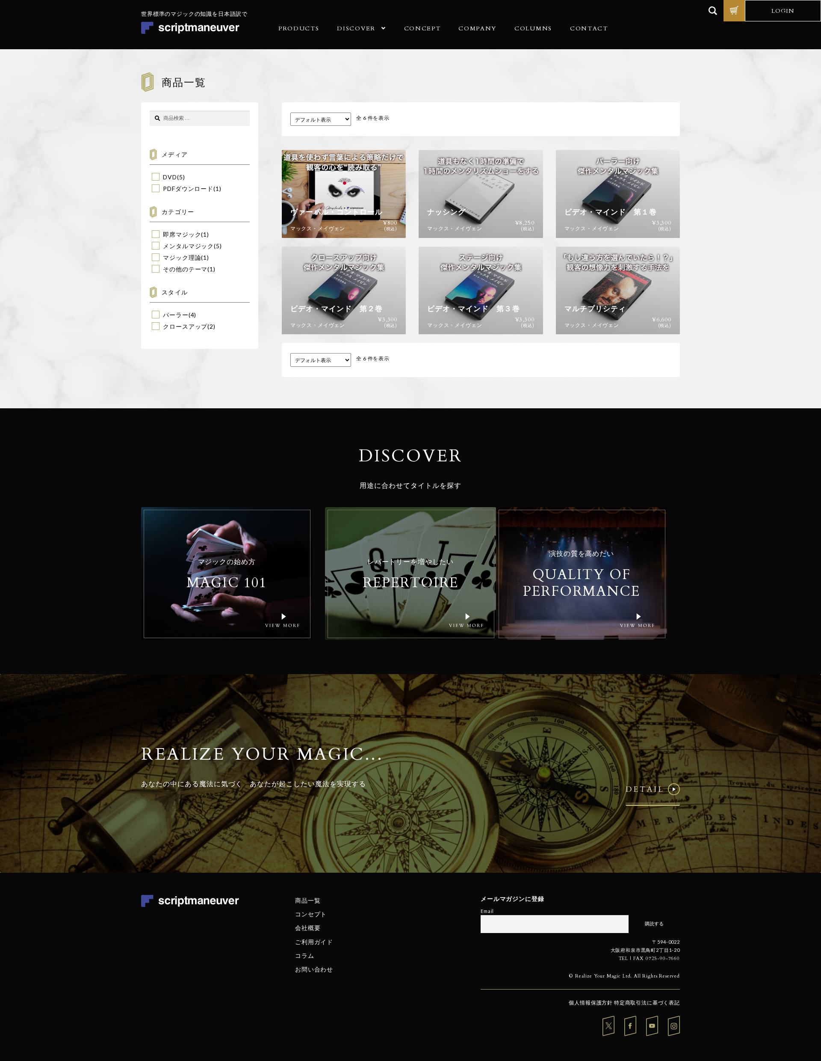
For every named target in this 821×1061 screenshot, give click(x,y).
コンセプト (311, 914)
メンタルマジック (188, 246)
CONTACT (589, 28)
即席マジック (182, 234)
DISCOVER (356, 28)
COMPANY (477, 28)
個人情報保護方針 (591, 1002)
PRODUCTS (298, 28)
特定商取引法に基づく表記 (647, 1002)
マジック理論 (182, 257)
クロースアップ (185, 326)
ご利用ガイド (314, 941)
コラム (304, 955)
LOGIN (782, 11)
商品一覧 (307, 900)
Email (487, 911)
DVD (170, 177)
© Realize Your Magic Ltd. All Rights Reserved (624, 976)
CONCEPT (422, 28)
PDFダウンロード (188, 188)
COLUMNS (533, 28)
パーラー (175, 314)
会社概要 (307, 927)
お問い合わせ (314, 969)
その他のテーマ (185, 269)
